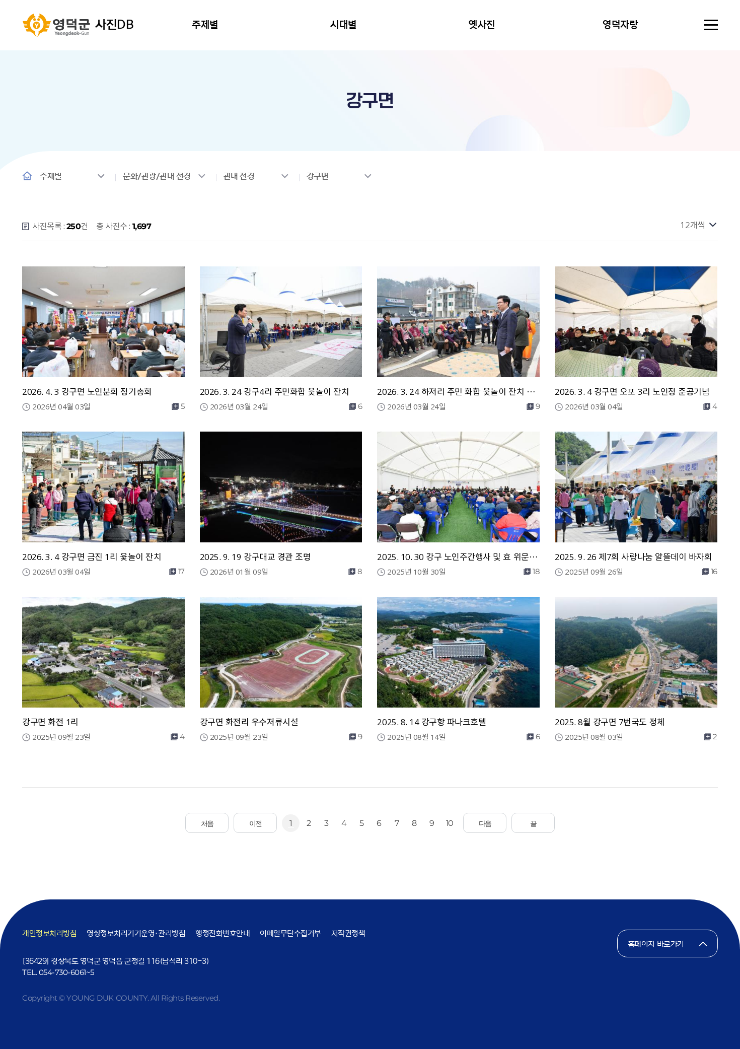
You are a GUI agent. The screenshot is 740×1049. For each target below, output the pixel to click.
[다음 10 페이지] (484, 823)
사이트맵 (711, 25)
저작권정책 (348, 933)
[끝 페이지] (533, 823)
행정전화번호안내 (222, 933)
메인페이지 (27, 176)
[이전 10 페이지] (255, 823)
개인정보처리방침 (49, 933)
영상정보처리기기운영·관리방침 (136, 933)
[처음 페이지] (207, 823)
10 (449, 823)
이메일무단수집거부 (290, 933)
